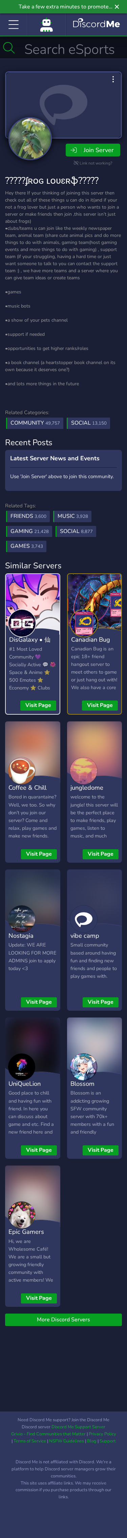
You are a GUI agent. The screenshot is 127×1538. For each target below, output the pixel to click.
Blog (92, 1441)
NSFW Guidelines (66, 1441)
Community (35, 423)
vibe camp (84, 935)
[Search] (9, 47)
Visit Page (38, 705)
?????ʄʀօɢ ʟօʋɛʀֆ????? (52, 180)
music (73, 516)
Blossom (82, 1083)
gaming (29, 531)
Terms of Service (30, 1441)
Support (108, 1441)
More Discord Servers (63, 1319)
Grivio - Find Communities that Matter (48, 1434)
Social (89, 423)
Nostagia (21, 935)
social (76, 531)
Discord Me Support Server (78, 1427)
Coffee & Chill (27, 787)
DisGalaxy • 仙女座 (29, 644)
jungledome (86, 787)
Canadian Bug (90, 639)
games (26, 546)
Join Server (98, 150)
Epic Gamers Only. (26, 1236)
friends (28, 516)
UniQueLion (24, 1083)
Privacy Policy (102, 1434)
